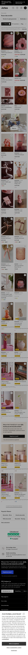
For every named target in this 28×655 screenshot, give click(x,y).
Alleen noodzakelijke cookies (14, 647)
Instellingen (14, 650)
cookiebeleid (5, 639)
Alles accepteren (14, 643)
